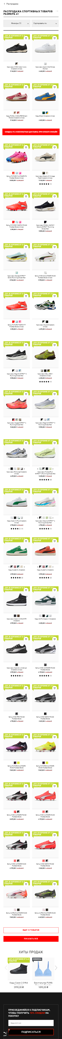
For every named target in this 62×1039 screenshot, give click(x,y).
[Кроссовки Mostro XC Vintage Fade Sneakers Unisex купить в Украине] (45, 157)
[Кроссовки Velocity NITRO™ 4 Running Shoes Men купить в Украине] (45, 501)
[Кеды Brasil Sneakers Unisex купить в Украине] (45, 96)
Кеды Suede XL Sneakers (16, 570)
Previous (9, 469)
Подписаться (31, 1032)
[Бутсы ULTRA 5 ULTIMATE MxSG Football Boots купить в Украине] (16, 893)
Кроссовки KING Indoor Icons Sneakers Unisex (16, 68)
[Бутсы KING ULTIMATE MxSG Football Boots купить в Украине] (45, 795)
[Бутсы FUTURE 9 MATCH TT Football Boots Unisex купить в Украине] (16, 305)
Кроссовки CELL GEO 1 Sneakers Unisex (45, 374)
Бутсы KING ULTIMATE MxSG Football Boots (45, 816)
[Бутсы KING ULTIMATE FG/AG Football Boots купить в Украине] (45, 648)
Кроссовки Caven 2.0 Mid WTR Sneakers (16, 620)
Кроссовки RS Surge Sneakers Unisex (17, 473)
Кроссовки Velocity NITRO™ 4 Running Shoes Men (45, 522)
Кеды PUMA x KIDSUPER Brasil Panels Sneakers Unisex (16, 117)
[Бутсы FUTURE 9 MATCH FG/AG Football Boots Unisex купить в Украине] (16, 206)
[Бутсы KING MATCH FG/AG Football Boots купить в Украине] (45, 697)
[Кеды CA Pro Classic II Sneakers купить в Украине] (45, 599)
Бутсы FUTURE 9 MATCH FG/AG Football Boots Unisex (16, 226)
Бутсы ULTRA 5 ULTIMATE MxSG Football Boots (16, 914)
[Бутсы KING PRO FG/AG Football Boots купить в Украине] (16, 697)
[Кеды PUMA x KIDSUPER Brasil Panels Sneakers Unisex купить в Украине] (16, 96)
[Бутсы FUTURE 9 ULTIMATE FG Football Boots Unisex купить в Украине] (16, 157)
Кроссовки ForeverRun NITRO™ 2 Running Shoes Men (45, 473)
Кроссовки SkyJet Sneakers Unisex (45, 325)
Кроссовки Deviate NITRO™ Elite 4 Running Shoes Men (17, 276)
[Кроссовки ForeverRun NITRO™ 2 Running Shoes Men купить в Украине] (45, 452)
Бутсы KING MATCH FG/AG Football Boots (45, 718)
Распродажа (12, 4)
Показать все (31, 939)
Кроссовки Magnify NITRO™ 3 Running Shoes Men (16, 374)
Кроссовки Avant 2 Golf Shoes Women (45, 68)
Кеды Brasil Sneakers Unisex (45, 116)
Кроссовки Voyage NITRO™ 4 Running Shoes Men (16, 423)
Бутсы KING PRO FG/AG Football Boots (17, 718)
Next (24, 469)
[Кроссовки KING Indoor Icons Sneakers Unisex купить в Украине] (16, 47)
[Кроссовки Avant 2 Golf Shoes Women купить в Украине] (45, 47)
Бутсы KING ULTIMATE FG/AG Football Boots (45, 669)
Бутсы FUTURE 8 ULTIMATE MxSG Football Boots (17, 767)
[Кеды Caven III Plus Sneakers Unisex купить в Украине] (16, 501)
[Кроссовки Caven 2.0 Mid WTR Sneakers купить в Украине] (16, 599)
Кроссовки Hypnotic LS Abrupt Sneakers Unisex (17, 669)
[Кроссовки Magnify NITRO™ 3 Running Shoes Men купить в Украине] (16, 354)
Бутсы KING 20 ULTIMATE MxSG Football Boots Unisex (45, 276)
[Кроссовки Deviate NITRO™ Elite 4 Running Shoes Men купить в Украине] (16, 256)
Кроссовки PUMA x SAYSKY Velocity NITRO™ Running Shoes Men (45, 227)
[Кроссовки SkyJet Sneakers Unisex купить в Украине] (45, 305)
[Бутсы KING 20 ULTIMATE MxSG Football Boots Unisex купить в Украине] (45, 256)
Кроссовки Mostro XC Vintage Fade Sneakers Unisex (45, 177)
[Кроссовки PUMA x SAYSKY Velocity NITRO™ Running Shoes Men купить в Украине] (45, 206)
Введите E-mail (16, 1023)
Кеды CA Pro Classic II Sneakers (45, 619)
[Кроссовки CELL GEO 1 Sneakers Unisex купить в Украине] (45, 354)
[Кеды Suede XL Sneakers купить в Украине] (16, 550)
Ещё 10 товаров (31, 930)
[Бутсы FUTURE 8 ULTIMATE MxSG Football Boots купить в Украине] (16, 746)
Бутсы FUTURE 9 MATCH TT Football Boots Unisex (17, 325)
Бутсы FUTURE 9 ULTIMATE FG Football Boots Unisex (17, 177)
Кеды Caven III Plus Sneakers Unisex (16, 522)
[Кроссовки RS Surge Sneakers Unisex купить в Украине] (16, 452)
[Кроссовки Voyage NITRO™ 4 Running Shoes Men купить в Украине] (16, 403)
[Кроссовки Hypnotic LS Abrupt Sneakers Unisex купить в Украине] (16, 648)
